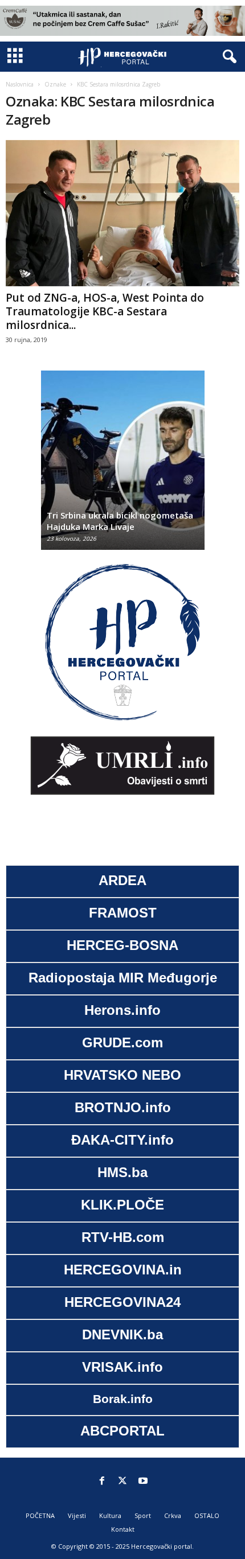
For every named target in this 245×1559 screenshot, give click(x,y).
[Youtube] (143, 1481)
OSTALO (206, 1515)
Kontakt (122, 1529)
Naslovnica (20, 84)
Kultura (110, 1515)
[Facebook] (102, 1481)
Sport (142, 1515)
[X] (122, 1481)
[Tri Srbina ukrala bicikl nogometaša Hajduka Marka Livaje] (123, 466)
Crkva (172, 1515)
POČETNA (40, 1515)
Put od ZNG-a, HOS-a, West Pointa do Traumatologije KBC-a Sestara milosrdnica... (105, 311)
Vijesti (77, 1515)
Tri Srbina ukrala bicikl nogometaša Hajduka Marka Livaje (120, 520)
